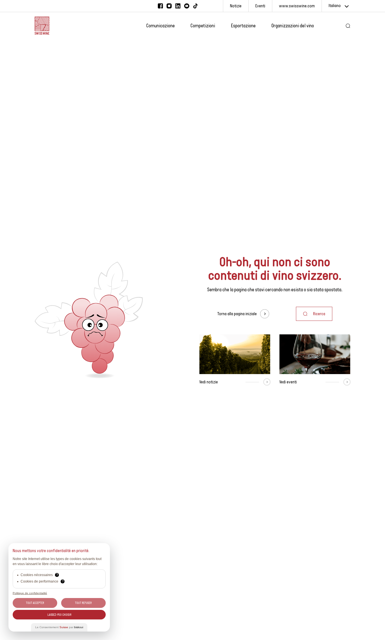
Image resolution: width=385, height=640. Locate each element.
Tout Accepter (35, 603)
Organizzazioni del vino (292, 26)
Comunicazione (160, 26)
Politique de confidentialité (30, 593)
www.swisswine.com (297, 5)
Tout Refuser (83, 603)
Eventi (260, 5)
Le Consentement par (59, 627)
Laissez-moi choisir (59, 615)
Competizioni (203, 26)
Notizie (236, 5)
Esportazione (243, 26)
